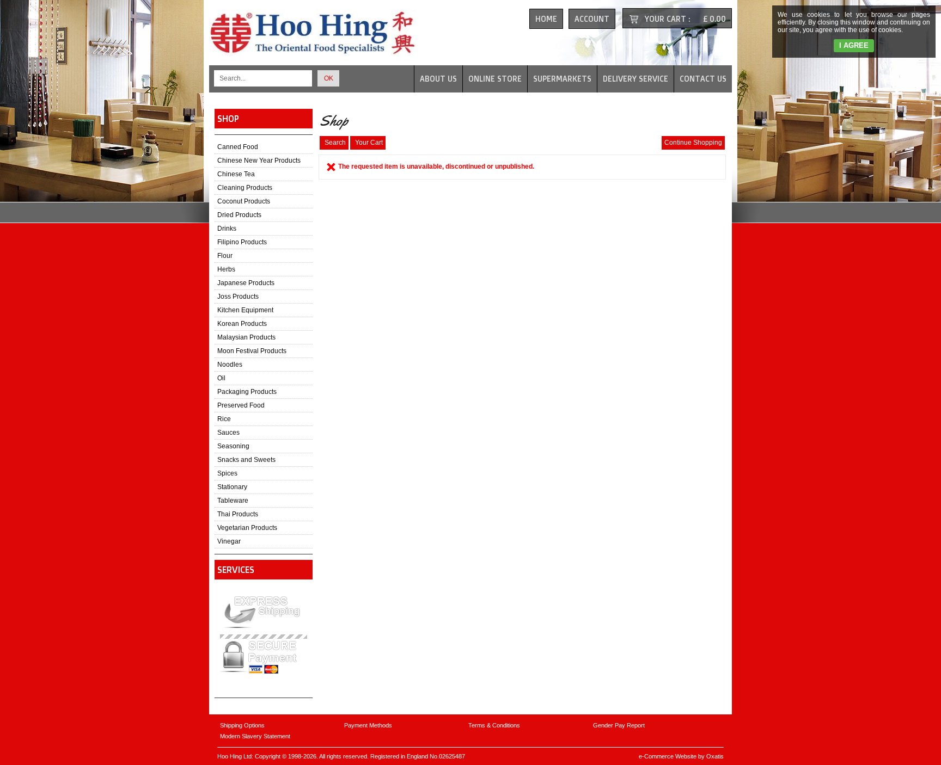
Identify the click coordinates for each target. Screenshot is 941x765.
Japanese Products (245, 283)
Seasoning (233, 446)
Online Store (495, 78)
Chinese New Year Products (259, 160)
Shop (228, 118)
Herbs (226, 269)
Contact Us (703, 78)
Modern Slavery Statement (255, 736)
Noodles (229, 364)
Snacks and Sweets (246, 460)
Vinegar (229, 541)
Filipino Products (242, 242)
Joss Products (238, 296)
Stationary (232, 487)
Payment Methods (368, 725)
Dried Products (239, 215)
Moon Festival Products (251, 351)
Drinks (226, 228)
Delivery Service (635, 78)
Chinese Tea (236, 174)
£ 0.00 (714, 18)
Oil (221, 378)
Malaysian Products (246, 337)
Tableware (232, 500)
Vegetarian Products (247, 528)
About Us (438, 78)
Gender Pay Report (619, 725)
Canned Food (237, 147)
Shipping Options (242, 725)
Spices (227, 473)
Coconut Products (243, 201)
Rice (224, 419)
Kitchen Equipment (245, 310)
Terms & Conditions (494, 725)
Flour (225, 256)
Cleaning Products (244, 188)
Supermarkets (562, 78)
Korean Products (242, 324)
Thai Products (237, 514)
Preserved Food (241, 405)
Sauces (228, 432)
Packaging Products (247, 392)
